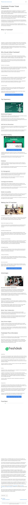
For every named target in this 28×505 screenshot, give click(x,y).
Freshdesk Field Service (23, 499)
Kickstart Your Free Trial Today (13, 396)
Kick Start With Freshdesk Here (13, 268)
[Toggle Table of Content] (6, 495)
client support (15, 485)
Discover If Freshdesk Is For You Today (13, 94)
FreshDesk (3, 498)
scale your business (9, 486)
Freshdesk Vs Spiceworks (6, 499)
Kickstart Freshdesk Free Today (13, 149)
